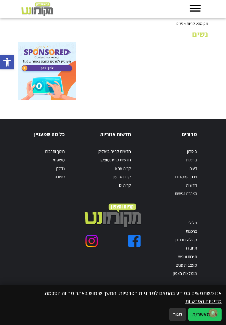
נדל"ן (60, 168)
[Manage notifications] (213, 312)
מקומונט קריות (197, 23)
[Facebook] (134, 240)
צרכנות (191, 231)
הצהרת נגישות (186, 193)
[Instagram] (91, 240)
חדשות (191, 185)
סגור (177, 314)
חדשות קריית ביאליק (114, 151)
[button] (7, 62)
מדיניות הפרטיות (203, 301)
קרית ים (125, 185)
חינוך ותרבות (55, 151)
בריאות (191, 160)
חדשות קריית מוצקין (115, 160)
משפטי (59, 160)
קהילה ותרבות (186, 240)
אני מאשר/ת (205, 314)
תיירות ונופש (187, 256)
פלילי (193, 223)
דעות (193, 168)
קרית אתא (123, 168)
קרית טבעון (122, 177)
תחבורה (191, 248)
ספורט (60, 177)
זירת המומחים (186, 177)
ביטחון (192, 151)
